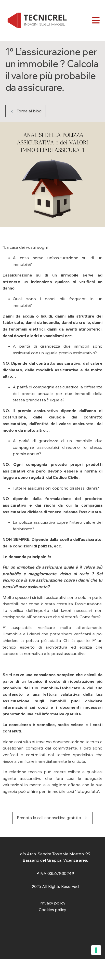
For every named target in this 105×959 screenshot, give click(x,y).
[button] (25, 111)
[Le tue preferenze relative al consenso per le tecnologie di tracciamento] (96, 950)
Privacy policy (52, 902)
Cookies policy (52, 909)
